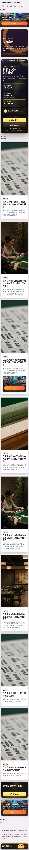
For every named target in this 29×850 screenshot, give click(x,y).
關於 (15, 6)
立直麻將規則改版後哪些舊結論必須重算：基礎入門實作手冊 (14, 283)
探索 (3, 6)
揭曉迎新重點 (14, 125)
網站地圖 (24, 834)
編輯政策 (10, 834)
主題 (7, 6)
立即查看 (21, 846)
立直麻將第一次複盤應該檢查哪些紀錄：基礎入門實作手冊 (14, 537)
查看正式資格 (14, 794)
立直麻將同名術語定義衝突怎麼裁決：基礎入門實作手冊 (14, 458)
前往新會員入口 (14, 120)
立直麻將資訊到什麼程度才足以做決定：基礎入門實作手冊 (14, 616)
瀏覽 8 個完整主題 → (8, 54)
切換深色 (21, 6)
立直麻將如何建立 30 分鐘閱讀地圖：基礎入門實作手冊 (14, 204)
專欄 (11, 6)
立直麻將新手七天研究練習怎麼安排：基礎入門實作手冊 (14, 362)
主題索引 (4, 834)
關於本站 (17, 834)
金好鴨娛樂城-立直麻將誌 (11, 2)
